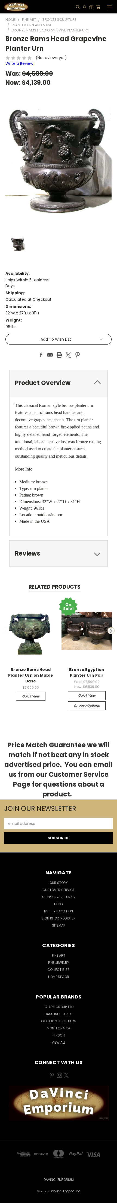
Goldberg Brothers (58, 1021)
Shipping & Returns (58, 897)
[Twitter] (68, 355)
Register (68, 918)
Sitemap (58, 925)
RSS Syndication (58, 911)
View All (58, 1042)
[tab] (58, 383)
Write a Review (19, 63)
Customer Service (58, 889)
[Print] (59, 355)
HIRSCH (59, 1035)
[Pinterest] (77, 355)
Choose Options (87, 705)
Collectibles (58, 969)
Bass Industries (58, 1014)
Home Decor (58, 976)
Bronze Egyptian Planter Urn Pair (86, 672)
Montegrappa (58, 1028)
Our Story (59, 882)
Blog (58, 904)
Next (111, 630)
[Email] (50, 355)
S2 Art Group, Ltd (58, 1007)
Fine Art (58, 955)
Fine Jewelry (58, 962)
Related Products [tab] (55, 587)
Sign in (47, 918)
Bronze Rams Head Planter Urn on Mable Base (30, 675)
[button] (58, 1103)
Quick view (30, 696)
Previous (6, 630)
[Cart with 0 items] (98, 7)
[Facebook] (41, 355)
